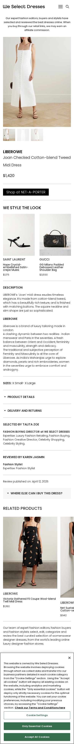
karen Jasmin (33, 457)
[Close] (69, 658)
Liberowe (12, 151)
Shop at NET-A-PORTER (25, 192)
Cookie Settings (37, 715)
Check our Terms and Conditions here (40, 707)
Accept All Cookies (37, 737)
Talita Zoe (31, 424)
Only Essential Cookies (37, 726)
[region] (37, 698)
